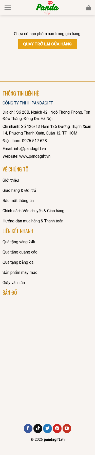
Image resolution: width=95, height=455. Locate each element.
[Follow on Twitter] (47, 428)
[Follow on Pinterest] (57, 428)
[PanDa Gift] (48, 7)
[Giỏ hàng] (88, 7)
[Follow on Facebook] (28, 428)
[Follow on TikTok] (37, 428)
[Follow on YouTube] (67, 428)
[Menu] (7, 8)
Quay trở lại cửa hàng (47, 44)
